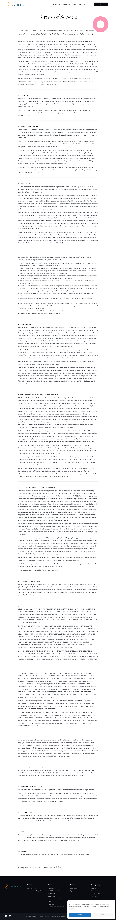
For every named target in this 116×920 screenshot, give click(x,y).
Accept (80, 914)
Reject (102, 914)
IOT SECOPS (56, 4)
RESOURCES (77, 4)
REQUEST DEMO (100, 4)
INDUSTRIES (66, 4)
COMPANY (87, 4)
